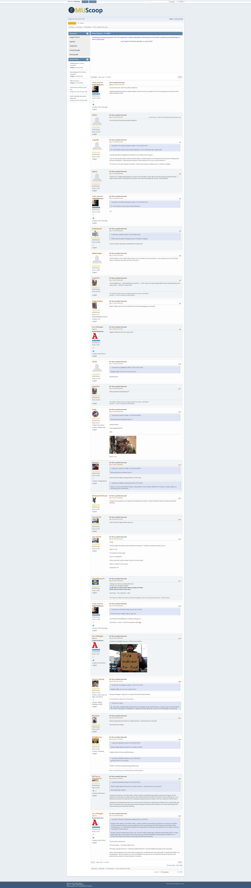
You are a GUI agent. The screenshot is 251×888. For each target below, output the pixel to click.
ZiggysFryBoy (97, 301)
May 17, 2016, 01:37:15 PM (116, 329)
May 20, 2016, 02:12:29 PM (116, 681)
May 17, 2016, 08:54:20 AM (116, 173)
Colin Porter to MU (76, 87)
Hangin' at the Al (75, 37)
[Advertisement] (136, 58)
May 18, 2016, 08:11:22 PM (116, 519)
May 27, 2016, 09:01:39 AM (116, 815)
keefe (94, 409)
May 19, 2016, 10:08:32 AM (116, 638)
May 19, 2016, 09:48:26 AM (116, 605)
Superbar (72, 42)
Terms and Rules (174, 883)
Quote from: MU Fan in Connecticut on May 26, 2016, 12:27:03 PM (129, 819)
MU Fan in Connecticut (97, 777)
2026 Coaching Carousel (77, 96)
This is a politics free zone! (117, 82)
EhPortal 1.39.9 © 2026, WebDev (74, 883)
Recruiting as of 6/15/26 (77, 72)
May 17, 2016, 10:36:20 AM (116, 280)
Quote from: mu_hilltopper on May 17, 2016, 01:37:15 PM (127, 367)
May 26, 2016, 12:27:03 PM (116, 778)
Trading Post (73, 46)
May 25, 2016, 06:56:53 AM (116, 717)
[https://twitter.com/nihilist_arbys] (93, 351)
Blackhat (95, 716)
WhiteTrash (73, 98)
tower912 (95, 278)
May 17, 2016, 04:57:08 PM (116, 388)
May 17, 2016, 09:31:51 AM (116, 198)
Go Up (93, 862)
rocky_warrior (97, 82)
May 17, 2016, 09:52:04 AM (116, 230)
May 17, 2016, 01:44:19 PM (116, 363)
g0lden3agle (97, 253)
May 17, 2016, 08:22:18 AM (116, 142)
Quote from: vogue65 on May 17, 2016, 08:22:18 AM (126, 234)
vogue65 (95, 140)
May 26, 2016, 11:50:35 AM (116, 739)
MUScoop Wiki (74, 54)
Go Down (94, 77)
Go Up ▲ (182, 883)
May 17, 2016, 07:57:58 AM (117, 84)
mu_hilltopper (97, 327)
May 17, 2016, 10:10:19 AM (116, 255)
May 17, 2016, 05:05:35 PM (116, 411)
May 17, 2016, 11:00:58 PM (116, 498)
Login (122, 41)
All (110, 77)
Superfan (76, 81)
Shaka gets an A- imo (76, 63)
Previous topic (171, 865)
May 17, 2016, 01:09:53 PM (116, 303)
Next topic (179, 865)
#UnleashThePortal (99, 496)
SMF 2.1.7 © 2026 (71, 884)
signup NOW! (149, 41)
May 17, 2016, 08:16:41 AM (116, 117)
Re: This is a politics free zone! (118, 115)
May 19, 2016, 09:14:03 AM (116, 580)
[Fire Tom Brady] (93, 104)
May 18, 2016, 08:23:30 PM (116, 539)
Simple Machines (80, 884)
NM (71, 81)
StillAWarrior (97, 737)
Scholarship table (178, 19)
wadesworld (97, 229)
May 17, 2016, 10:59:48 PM (116, 464)
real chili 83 (96, 517)
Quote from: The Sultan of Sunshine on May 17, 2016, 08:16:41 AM (129, 145)
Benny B (95, 462)
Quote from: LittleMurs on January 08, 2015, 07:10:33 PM (127, 483)
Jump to (156, 872)
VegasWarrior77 (98, 579)
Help (168, 883)
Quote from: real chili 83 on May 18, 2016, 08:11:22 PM (127, 609)
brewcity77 (73, 65)
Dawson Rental (98, 679)
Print (180, 77)
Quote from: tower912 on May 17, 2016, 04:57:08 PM (126, 415)
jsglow (94, 171)
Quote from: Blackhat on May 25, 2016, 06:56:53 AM (126, 743)
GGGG (94, 115)
